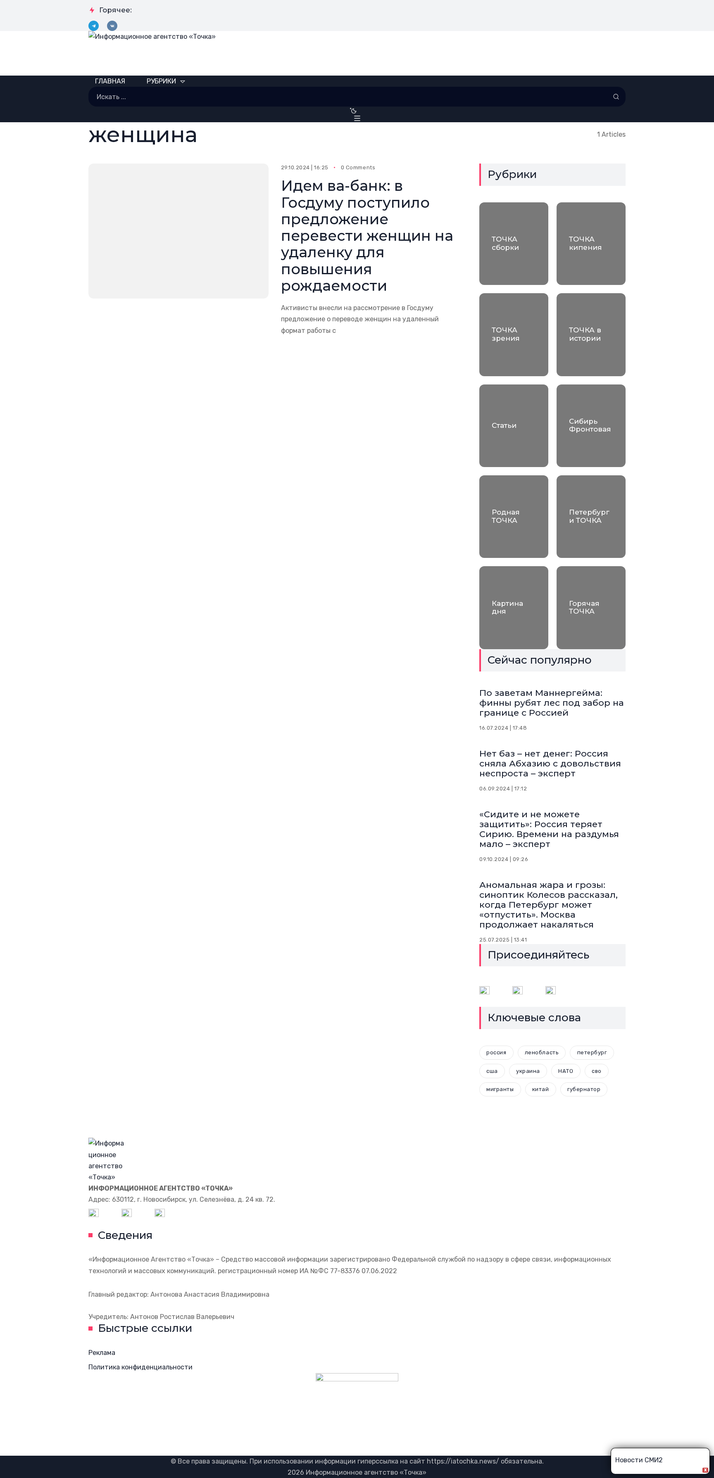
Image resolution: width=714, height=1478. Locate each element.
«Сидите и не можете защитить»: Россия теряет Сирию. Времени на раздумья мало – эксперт (549, 829)
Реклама (101, 1353)
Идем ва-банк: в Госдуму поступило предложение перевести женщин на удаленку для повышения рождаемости (367, 235)
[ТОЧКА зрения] (513, 334)
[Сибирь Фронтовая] (591, 425)
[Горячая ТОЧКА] (591, 607)
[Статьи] (513, 425)
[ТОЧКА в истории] (591, 334)
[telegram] (93, 26)
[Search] (616, 97)
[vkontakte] (112, 26)
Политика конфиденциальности (140, 1367)
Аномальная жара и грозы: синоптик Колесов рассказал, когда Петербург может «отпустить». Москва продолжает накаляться (548, 905)
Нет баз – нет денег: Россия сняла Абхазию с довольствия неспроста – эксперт (550, 763)
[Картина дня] (513, 607)
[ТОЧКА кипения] (591, 243)
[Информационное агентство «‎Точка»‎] (357, 53)
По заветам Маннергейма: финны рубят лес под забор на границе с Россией (551, 703)
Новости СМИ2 (639, 1460)
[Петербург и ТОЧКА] (591, 516)
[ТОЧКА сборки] (513, 243)
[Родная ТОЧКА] (513, 516)
